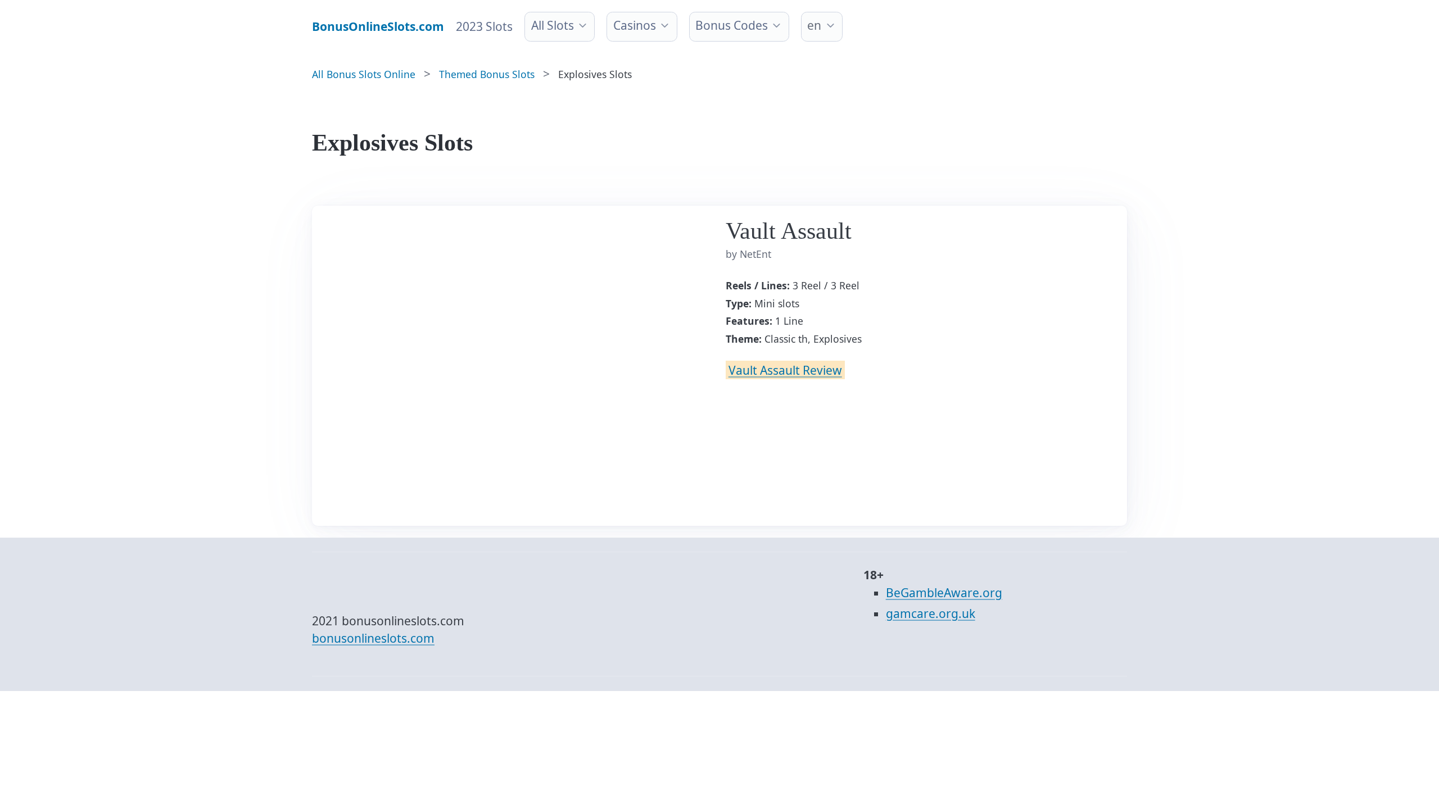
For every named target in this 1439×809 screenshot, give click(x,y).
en (814, 25)
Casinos (634, 25)
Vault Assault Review (785, 370)
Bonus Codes (731, 25)
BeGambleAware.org (944, 593)
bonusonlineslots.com (373, 638)
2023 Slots (484, 26)
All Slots (552, 25)
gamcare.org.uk (930, 613)
